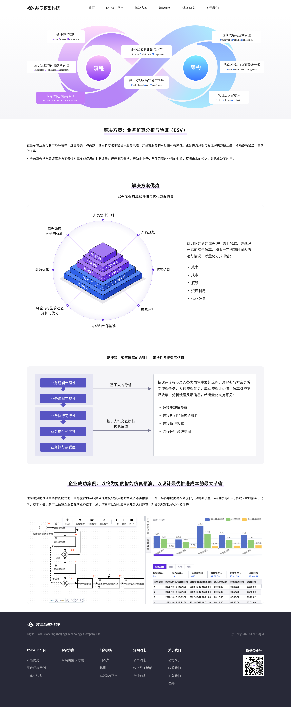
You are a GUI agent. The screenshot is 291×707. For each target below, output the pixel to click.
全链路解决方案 (73, 660)
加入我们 (174, 676)
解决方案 (141, 7)
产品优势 (33, 660)
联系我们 (174, 668)
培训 (103, 668)
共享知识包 (35, 676)
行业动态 (139, 676)
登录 (171, 683)
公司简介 (174, 660)
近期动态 (188, 7)
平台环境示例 (36, 668)
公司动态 (139, 660)
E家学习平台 (109, 676)
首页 (91, 7)
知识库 (104, 660)
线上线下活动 (142, 668)
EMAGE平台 (115, 7)
